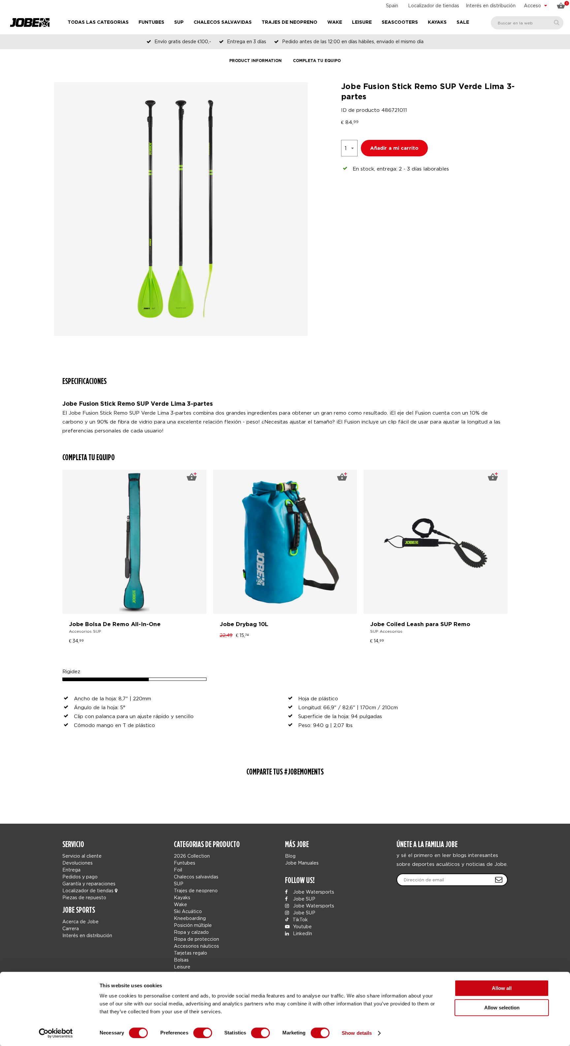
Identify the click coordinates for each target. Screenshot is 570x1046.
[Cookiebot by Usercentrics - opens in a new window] (56, 1033)
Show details (357, 1033)
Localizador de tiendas (433, 5)
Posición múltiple (193, 925)
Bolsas (181, 959)
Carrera (70, 928)
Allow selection (502, 1007)
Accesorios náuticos (196, 945)
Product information (255, 61)
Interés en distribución (491, 5)
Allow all (502, 988)
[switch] (202, 1033)
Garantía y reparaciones (88, 883)
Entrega (71, 869)
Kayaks (437, 22)
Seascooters (400, 22)
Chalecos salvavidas (223, 22)
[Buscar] (556, 22)
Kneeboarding (190, 918)
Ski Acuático (188, 911)
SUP (179, 22)
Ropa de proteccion (196, 938)
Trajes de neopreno (289, 22)
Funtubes (151, 22)
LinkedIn (302, 933)
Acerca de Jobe (80, 921)
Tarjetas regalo (190, 952)
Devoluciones (77, 862)
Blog (290, 855)
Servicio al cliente (82, 855)
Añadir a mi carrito (394, 148)
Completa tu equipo (317, 61)
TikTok (299, 919)
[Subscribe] (498, 879)
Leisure (362, 22)
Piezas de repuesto (84, 897)
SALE (463, 22)
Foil (178, 869)
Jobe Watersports (313, 891)
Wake (334, 22)
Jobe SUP (303, 898)
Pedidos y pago (80, 876)
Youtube (302, 926)
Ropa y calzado (191, 932)
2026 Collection (192, 855)
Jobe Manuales (302, 862)
